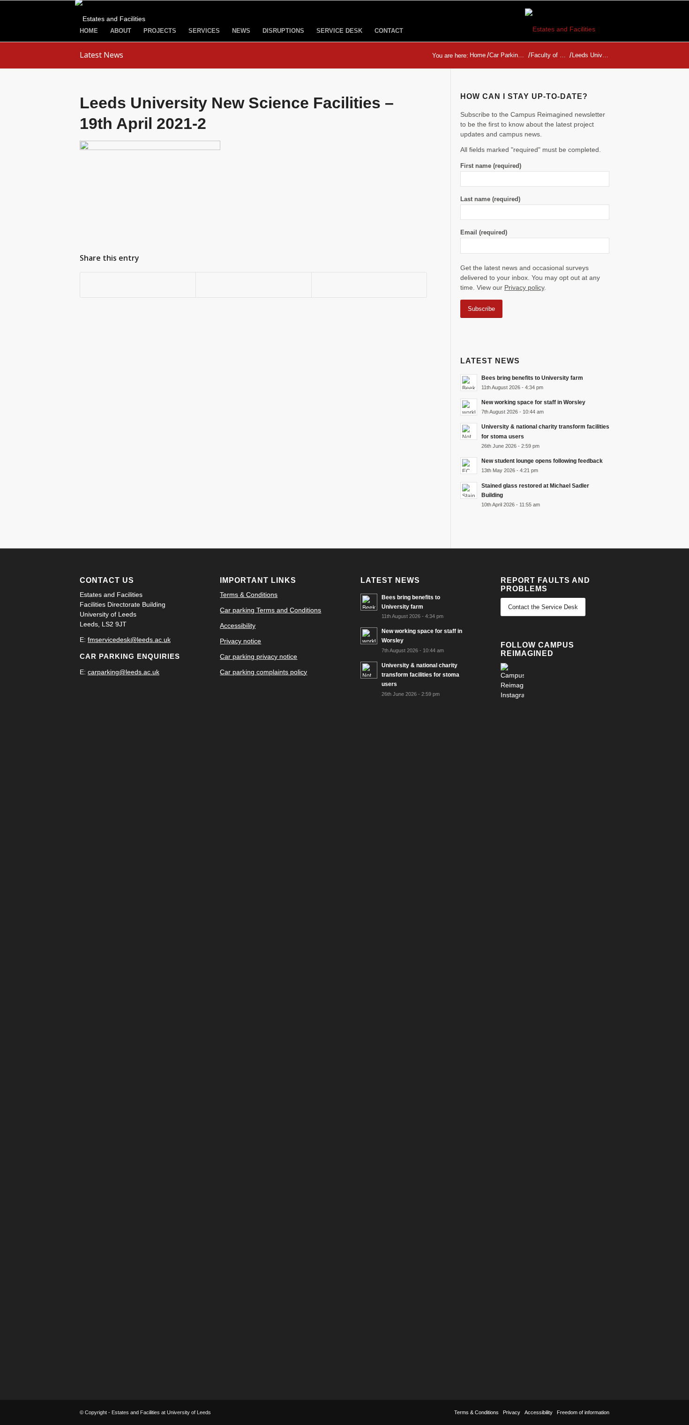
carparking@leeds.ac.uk (123, 672)
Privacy (511, 1412)
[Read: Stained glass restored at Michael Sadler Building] (468, 490)
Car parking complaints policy (263, 672)
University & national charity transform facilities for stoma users (420, 674)
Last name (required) (490, 199)
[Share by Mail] (369, 284)
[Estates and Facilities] (567, 29)
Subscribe (481, 308)
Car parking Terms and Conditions (270, 610)
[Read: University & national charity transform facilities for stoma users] (468, 431)
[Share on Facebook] (137, 284)
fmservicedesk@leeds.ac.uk (129, 639)
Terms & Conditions (248, 594)
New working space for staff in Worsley (533, 402)
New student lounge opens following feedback (542, 461)
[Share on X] (253, 284)
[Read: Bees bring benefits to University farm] (468, 382)
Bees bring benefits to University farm (532, 378)
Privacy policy (524, 287)
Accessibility (237, 625)
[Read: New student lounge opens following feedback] (468, 465)
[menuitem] (89, 31)
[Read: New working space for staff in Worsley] (468, 407)
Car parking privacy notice (258, 656)
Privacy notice (240, 641)
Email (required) (483, 232)
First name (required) (490, 165)
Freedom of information (583, 1412)
